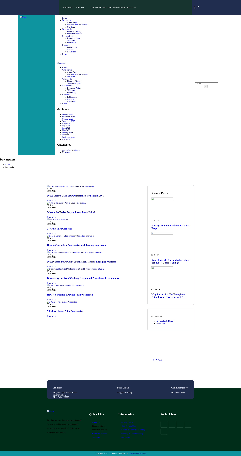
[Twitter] (217, 4)
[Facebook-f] (203, 4)
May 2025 (66, 130)
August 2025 (67, 123)
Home (7, 165)
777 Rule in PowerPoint (59, 228)
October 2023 (67, 135)
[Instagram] (210, 4)
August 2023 (67, 139)
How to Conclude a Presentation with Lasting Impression (76, 245)
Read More (51, 201)
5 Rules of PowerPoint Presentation (65, 311)
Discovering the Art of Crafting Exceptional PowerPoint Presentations (83, 278)
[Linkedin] (213, 10)
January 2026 (67, 114)
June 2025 (66, 128)
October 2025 (67, 119)
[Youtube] (207, 10)
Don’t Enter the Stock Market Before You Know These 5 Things (170, 261)
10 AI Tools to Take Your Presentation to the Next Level (75, 195)
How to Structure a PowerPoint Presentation (70, 294)
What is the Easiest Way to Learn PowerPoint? (71, 212)
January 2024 (67, 132)
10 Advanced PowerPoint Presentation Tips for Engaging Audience (81, 261)
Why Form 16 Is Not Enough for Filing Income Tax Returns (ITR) (168, 295)
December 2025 (68, 117)
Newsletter (66, 152)
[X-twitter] (180, 424)
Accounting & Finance (71, 150)
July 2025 (66, 126)
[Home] (23, 17)
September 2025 (68, 121)
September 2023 (68, 137)
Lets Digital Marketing (137, 453)
